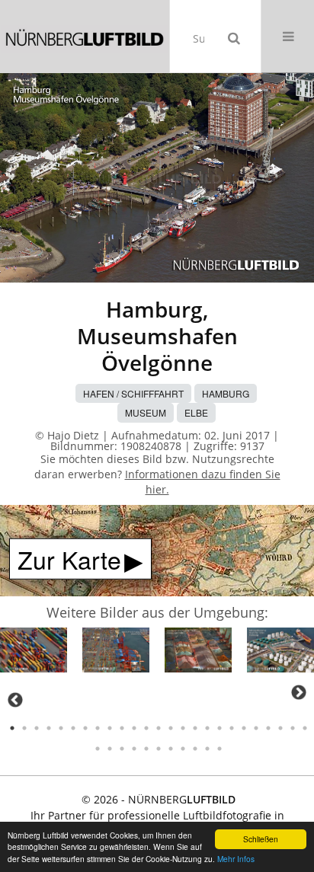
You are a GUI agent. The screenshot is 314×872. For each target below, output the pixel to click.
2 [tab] (24, 728)
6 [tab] (73, 728)
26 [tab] (97, 748)
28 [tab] (122, 748)
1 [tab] (12, 728)
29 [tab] (134, 748)
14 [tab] (170, 728)
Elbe (196, 412)
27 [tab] (109, 748)
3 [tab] (36, 728)
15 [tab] (183, 728)
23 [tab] (280, 728)
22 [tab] (268, 728)
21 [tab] (256, 728)
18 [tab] (219, 728)
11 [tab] (134, 728)
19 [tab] (231, 728)
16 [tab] (195, 728)
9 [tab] (109, 728)
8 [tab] (97, 728)
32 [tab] (170, 748)
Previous (15, 700)
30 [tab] (146, 748)
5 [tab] (61, 728)
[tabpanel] (33, 652)
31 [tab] (158, 748)
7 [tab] (85, 728)
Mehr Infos (236, 858)
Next (298, 692)
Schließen (260, 839)
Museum (145, 412)
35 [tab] (207, 748)
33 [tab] (183, 748)
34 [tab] (195, 748)
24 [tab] (292, 728)
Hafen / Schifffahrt (133, 393)
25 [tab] (304, 728)
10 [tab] (122, 728)
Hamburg (225, 393)
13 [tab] (158, 728)
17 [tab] (207, 728)
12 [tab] (146, 728)
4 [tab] (48, 728)
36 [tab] (219, 748)
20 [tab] (244, 728)
